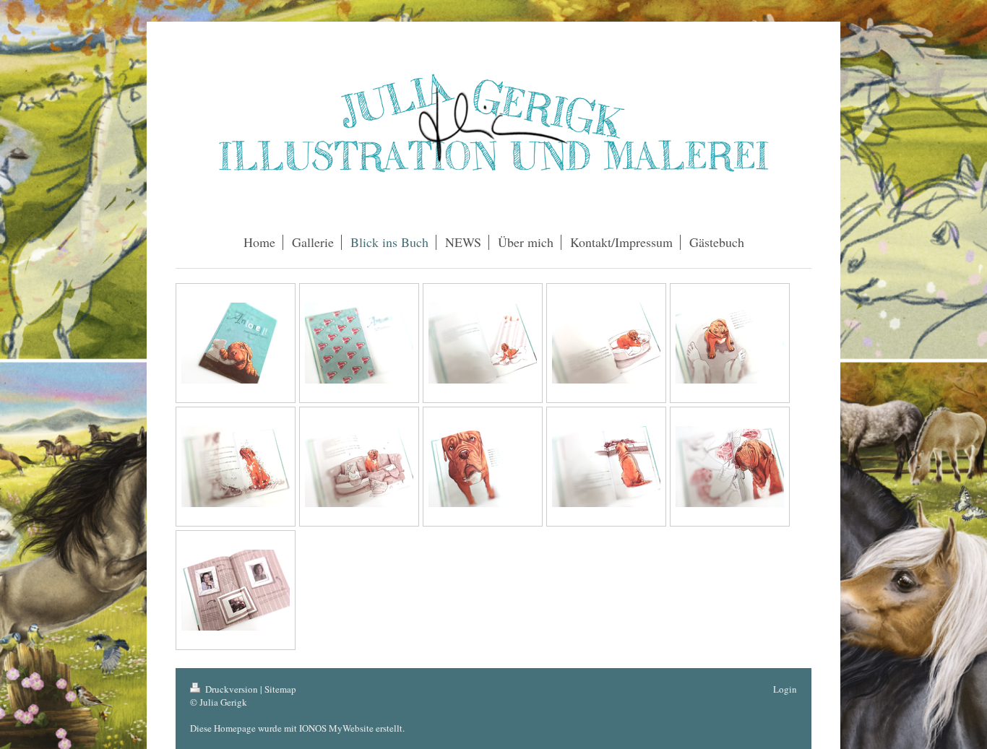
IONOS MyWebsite (336, 728)
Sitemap (280, 689)
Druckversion (231, 689)
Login (785, 689)
